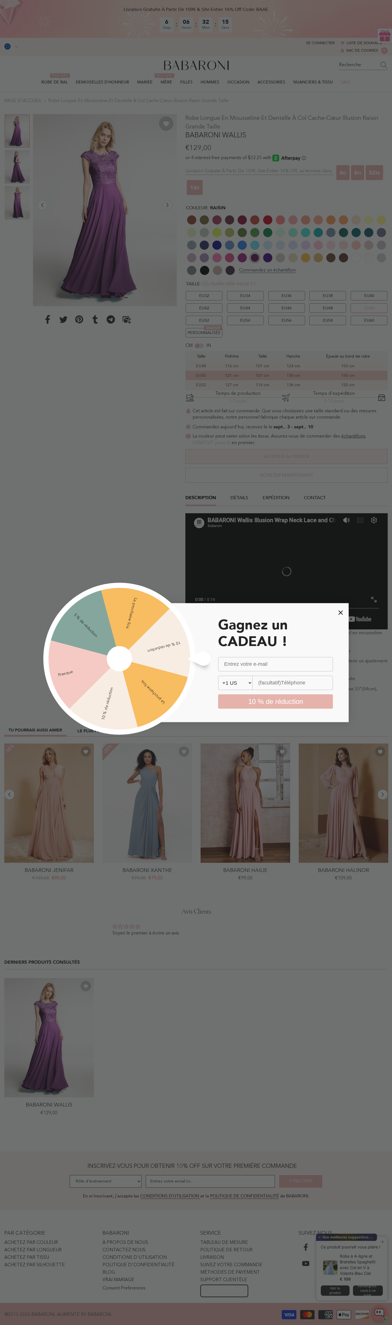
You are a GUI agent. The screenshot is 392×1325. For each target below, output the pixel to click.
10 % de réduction (275, 701)
